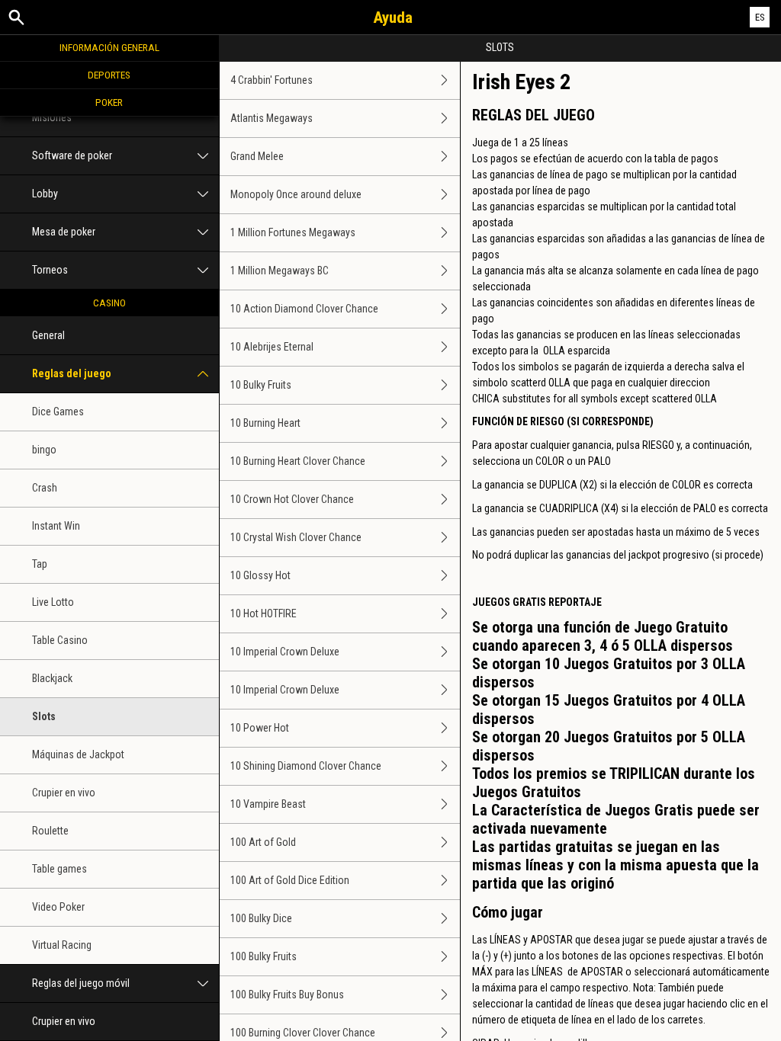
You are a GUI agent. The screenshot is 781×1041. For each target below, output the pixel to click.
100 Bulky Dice (261, 918)
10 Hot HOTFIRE (263, 613)
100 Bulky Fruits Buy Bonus (287, 994)
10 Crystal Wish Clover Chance (296, 537)
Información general (109, 47)
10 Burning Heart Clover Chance (297, 461)
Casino (109, 302)
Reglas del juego (71, 373)
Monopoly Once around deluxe (296, 194)
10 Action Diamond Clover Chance (304, 309)
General (48, 335)
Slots (44, 716)
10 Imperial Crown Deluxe (284, 651)
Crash (44, 488)
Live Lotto (53, 602)
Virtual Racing (62, 945)
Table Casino (60, 640)
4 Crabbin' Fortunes (271, 80)
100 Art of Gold (263, 842)
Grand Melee (257, 156)
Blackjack (52, 678)
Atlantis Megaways (271, 118)
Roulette (50, 831)
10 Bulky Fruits (260, 385)
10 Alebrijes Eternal (271, 347)
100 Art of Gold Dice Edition (289, 880)
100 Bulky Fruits (263, 956)
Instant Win (56, 526)
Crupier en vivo (63, 792)
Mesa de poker (63, 232)
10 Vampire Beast (268, 804)
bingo (44, 450)
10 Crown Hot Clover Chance (292, 499)
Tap (39, 564)
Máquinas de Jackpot (78, 754)
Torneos (50, 270)
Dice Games (58, 411)
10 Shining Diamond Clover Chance (305, 766)
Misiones (52, 117)
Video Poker (58, 907)
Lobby (45, 193)
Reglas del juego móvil (81, 983)
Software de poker (72, 155)
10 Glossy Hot (260, 575)
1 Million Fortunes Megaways (292, 232)
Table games (59, 869)
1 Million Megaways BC (279, 270)
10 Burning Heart (265, 423)
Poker (109, 102)
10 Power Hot (259, 728)
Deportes (109, 75)
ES (760, 17)
